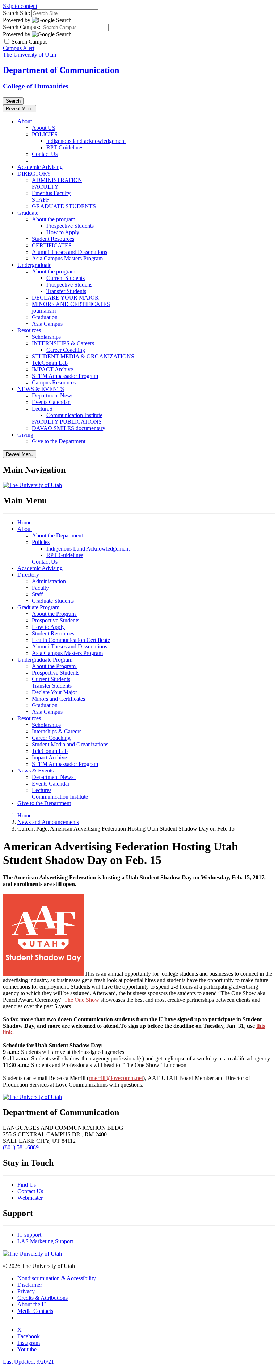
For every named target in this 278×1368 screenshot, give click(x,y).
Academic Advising (40, 167)
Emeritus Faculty (51, 193)
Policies (41, 542)
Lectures (41, 790)
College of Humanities (35, 86)
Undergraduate (34, 265)
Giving (25, 435)
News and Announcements (48, 822)
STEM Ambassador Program (65, 376)
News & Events (35, 770)
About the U (31, 1304)
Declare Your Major (54, 692)
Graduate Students (53, 601)
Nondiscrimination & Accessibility (56, 1278)
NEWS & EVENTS (40, 389)
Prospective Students (70, 226)
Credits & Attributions (42, 1298)
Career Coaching (65, 350)
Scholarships (46, 337)
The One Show (81, 1000)
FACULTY (45, 187)
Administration (49, 581)
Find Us (26, 1185)
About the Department (57, 535)
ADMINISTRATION (57, 180)
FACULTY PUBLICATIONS (67, 422)
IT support (29, 1235)
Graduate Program (38, 607)
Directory (28, 575)
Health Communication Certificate (71, 640)
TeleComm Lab (50, 363)
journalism (44, 311)
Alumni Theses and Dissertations (69, 252)
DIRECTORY (34, 173)
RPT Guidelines (64, 147)
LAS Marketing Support (45, 1241)
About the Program (54, 614)
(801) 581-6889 (21, 1147)
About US (43, 128)
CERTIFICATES (52, 245)
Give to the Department (58, 441)
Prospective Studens (69, 284)
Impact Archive (49, 757)
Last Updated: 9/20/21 (28, 1362)
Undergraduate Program (44, 659)
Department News (53, 395)
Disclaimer (29, 1285)
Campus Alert (18, 48)
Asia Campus (47, 324)
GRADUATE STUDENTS (64, 206)
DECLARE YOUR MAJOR (65, 297)
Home (24, 522)
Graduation (45, 317)
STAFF (40, 200)
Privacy (26, 1291)
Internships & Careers (56, 731)
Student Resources (53, 239)
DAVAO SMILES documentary (68, 428)
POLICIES (45, 134)
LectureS (42, 408)
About (24, 121)
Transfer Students (66, 291)
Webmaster (30, 1198)
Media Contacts (35, 1311)
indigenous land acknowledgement (86, 141)
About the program (53, 219)
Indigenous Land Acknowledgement (88, 548)
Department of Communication (61, 70)
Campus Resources (54, 382)
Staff (37, 594)
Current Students (65, 278)
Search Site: (16, 13)
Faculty (40, 588)
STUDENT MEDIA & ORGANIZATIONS (83, 356)
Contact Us (45, 154)
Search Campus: (21, 27)
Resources (29, 330)
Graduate (27, 213)
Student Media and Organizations (70, 744)
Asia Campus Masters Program (68, 258)
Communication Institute (74, 415)
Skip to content (20, 6)
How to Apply (62, 232)
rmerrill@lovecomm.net (116, 1078)
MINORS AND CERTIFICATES (71, 304)
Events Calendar (51, 402)
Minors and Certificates (58, 699)
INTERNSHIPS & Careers (63, 343)
